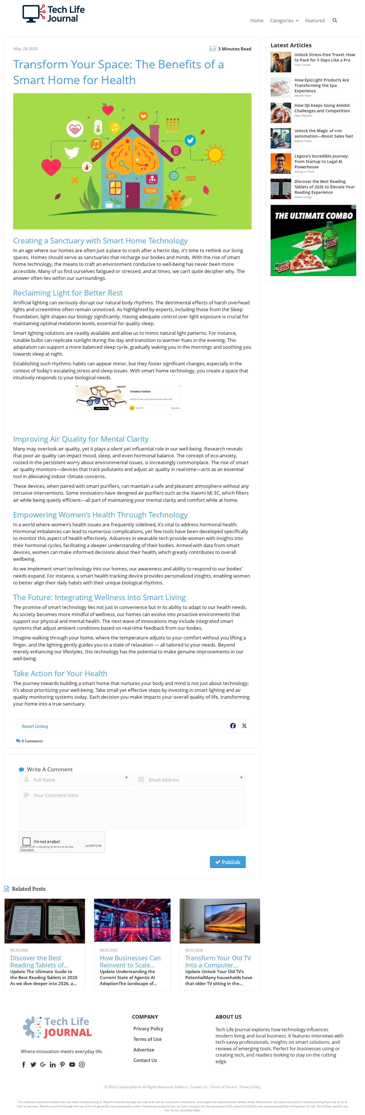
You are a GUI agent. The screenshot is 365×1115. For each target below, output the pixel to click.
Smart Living (35, 726)
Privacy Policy (250, 1087)
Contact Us (199, 1087)
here (196, 1110)
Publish (230, 862)
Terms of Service (223, 1087)
